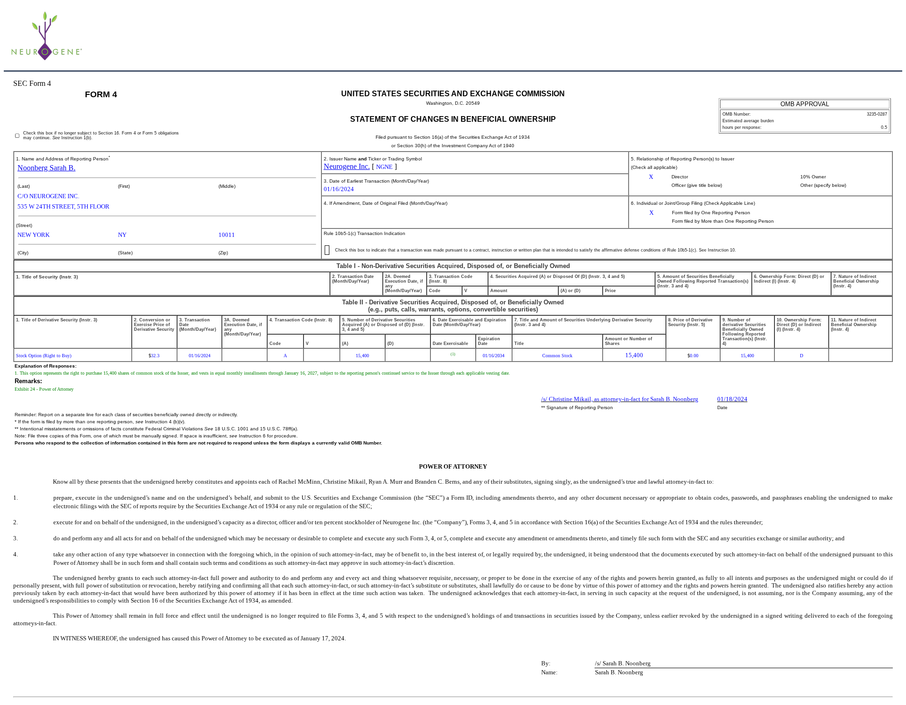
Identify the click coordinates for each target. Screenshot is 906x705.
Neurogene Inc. (347, 166)
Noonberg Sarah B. (46, 168)
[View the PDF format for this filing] (871, 37)
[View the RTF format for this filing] (856, 37)
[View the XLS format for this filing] (887, 37)
